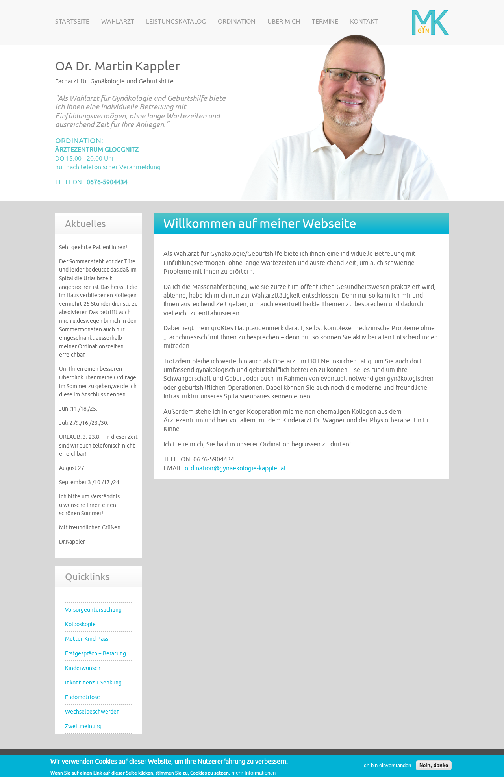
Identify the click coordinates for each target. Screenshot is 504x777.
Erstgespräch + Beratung (95, 653)
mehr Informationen (254, 773)
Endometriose (82, 697)
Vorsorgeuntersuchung (93, 609)
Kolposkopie (80, 624)
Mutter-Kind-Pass (86, 638)
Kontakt (364, 22)
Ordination (237, 22)
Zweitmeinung (83, 726)
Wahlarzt (117, 22)
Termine (325, 22)
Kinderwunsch (82, 668)
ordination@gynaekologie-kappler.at (235, 468)
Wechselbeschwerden (92, 711)
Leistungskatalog (176, 22)
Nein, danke (433, 766)
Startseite (72, 22)
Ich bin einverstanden (386, 766)
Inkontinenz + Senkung (93, 682)
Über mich (283, 22)
